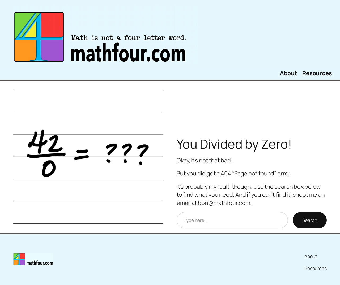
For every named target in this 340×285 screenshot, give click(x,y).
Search (309, 220)
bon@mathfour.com (224, 203)
